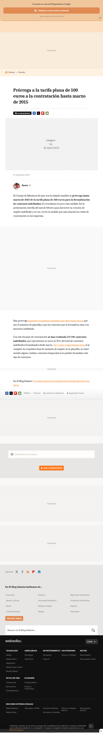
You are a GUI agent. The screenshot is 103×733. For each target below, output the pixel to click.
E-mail (47, 113)
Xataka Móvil (11, 659)
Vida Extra (29, 659)
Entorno (37, 393)
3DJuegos (29, 655)
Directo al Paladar (69, 655)
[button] (26, 185)
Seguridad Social (76, 393)
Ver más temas (14, 618)
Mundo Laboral (12, 600)
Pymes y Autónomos (29, 687)
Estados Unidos (45, 606)
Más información (16, 730)
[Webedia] (13, 640)
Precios (11, 72)
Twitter (38, 113)
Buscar (93, 630)
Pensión (22, 72)
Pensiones (74, 611)
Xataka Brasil (11, 712)
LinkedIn (39, 571)
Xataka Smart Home (14, 667)
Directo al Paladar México (69, 709)
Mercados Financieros (80, 595)
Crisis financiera (13, 611)
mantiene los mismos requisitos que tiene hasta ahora (55, 320)
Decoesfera (11, 686)
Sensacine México (50, 708)
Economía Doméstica (47, 600)
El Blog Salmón (31, 682)
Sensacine (47, 655)
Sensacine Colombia (51, 712)
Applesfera (10, 663)
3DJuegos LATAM (32, 708)
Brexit (8, 606)
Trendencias (11, 682)
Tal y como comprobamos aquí (68, 345)
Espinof (46, 659)
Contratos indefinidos (54, 393)
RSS (28, 571)
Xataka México (12, 708)
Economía (10, 595)
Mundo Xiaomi (12, 671)
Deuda (41, 611)
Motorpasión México (85, 709)
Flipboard (42, 113)
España (73, 606)
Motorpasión (85, 655)
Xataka (9, 655)
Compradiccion (12, 690)
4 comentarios (23, 113)
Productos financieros (79, 600)
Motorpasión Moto (88, 659)
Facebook (34, 113)
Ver (52, 468)
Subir (89, 642)
